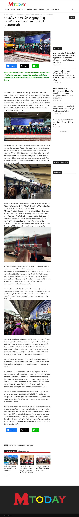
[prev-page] (5, 476)
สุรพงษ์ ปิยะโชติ (21, 445)
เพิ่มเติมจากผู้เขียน (23, 451)
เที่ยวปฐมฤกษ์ (30, 445)
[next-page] (8, 476)
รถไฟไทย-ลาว (12, 445)
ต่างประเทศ (41, 9)
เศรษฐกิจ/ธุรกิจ (20, 9)
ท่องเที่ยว (12, 14)
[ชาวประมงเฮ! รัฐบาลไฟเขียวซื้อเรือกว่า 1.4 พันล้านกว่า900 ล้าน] (43, 460)
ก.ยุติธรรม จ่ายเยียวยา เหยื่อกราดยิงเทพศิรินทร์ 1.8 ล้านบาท (63, 122)
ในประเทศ (12, 9)
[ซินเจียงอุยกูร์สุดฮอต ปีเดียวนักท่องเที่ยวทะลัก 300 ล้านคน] (11, 460)
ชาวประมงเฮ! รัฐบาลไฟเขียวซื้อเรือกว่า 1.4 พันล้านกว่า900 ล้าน (42, 468)
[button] (73, 9)
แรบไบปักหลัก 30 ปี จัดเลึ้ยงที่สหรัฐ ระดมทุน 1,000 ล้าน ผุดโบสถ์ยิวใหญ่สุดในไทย (63, 109)
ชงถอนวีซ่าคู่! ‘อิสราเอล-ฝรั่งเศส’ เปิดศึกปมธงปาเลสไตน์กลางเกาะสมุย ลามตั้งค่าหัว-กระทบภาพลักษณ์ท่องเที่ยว (64, 75)
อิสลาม (57, 9)
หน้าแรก (7, 9)
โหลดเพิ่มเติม (63, 131)
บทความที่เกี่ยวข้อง (10, 451)
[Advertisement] (52, 4)
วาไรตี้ (52, 9)
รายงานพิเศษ (29, 9)
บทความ (35, 9)
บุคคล (47, 9)
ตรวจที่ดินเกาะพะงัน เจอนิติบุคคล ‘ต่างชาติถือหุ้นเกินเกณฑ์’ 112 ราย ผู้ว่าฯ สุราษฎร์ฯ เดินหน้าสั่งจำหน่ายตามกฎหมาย (63, 93)
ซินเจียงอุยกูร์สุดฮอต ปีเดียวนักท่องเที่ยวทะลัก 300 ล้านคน (10, 468)
